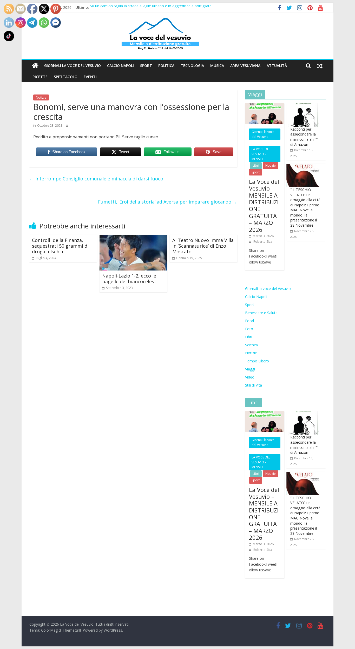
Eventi (90, 76)
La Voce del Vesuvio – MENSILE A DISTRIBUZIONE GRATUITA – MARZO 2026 (264, 205)
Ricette (40, 76)
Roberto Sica (262, 241)
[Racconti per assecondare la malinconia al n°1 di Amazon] (303, 106)
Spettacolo (65, 76)
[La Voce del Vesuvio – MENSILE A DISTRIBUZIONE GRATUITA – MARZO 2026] (264, 106)
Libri (256, 165)
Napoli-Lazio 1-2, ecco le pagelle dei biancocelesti (129, 279)
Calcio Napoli (120, 65)
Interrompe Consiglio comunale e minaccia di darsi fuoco (96, 178)
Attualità (277, 65)
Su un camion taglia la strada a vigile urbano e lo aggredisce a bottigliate (151, 7)
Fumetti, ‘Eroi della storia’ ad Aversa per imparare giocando (167, 202)
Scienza (251, 344)
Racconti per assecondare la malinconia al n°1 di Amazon (304, 137)
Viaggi (250, 369)
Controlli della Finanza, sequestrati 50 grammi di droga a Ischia (60, 245)
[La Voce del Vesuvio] (35, 65)
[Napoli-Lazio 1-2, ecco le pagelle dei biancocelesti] (133, 238)
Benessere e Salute (261, 312)
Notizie (41, 97)
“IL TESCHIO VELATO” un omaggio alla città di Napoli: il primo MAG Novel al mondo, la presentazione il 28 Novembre (305, 207)
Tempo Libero (257, 361)
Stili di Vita (253, 385)
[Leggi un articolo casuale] (320, 65)
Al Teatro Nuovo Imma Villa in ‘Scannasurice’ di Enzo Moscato (203, 245)
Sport (146, 65)
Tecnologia (192, 65)
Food (249, 320)
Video (249, 377)
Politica (166, 65)
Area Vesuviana (245, 65)
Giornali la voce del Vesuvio (72, 65)
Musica (217, 65)
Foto (249, 328)
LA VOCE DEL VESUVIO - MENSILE (261, 154)
